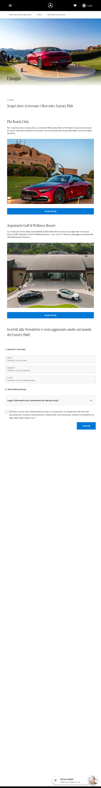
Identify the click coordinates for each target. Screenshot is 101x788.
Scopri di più (51, 211)
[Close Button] (80, 780)
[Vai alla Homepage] (50, 5)
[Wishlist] (75, 5)
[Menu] (10, 5)
